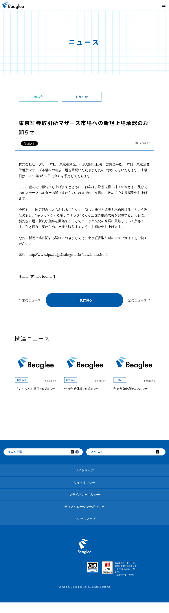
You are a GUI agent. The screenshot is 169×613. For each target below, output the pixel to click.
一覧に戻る (84, 300)
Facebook (79, 451)
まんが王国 (15, 452)
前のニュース (31, 300)
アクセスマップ (84, 519)
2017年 (38, 96)
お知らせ (81, 96)
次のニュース (137, 300)
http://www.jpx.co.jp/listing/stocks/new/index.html (68, 254)
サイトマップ (84, 470)
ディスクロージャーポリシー (84, 506)
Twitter (75, 451)
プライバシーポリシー (84, 494)
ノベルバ (96, 452)
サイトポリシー (84, 482)
